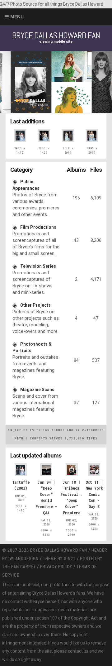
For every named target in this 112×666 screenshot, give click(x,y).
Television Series (38, 266)
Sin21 (70, 558)
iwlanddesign (23, 558)
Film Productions (38, 227)
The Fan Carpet (19, 566)
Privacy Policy (56, 566)
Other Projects (35, 305)
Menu (17, 17)
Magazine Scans (37, 389)
